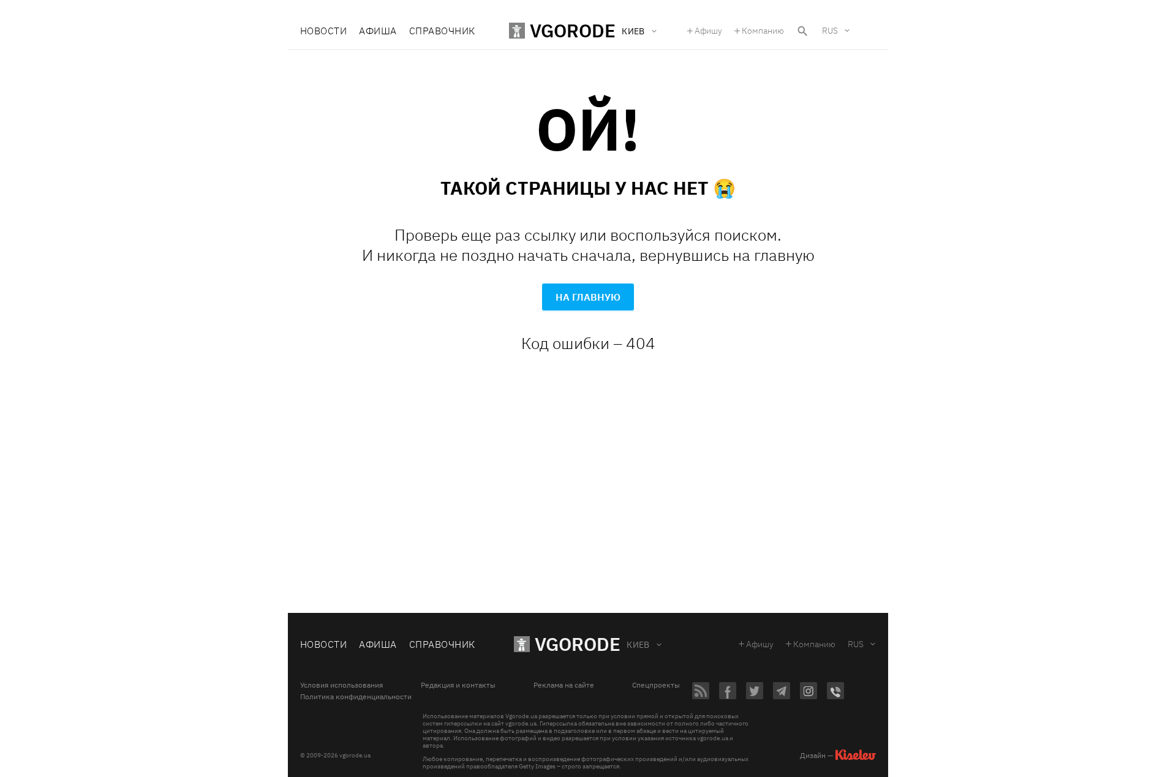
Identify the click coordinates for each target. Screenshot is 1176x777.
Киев (638, 644)
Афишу (708, 30)
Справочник (442, 31)
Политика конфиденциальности (356, 696)
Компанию (763, 30)
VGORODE (577, 644)
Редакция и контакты (458, 685)
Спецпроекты (656, 685)
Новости (323, 31)
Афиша (377, 31)
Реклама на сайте (563, 685)
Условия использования (341, 685)
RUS (830, 30)
